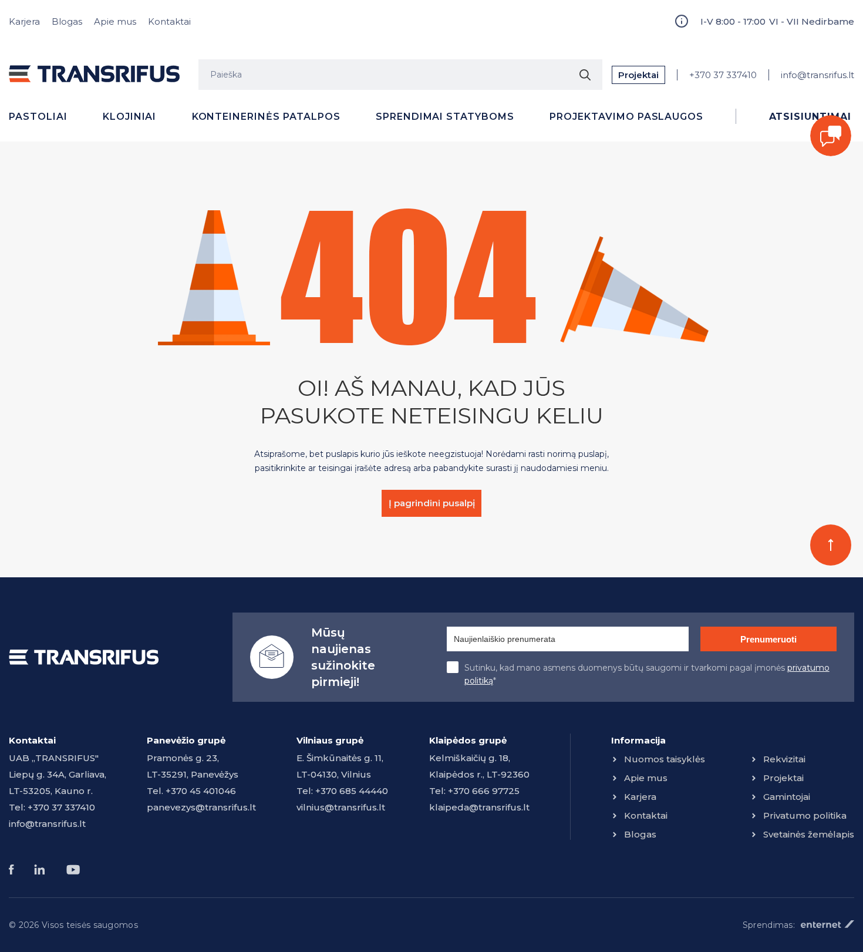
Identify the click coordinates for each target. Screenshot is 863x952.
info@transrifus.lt (817, 74)
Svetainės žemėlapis (808, 834)
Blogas (67, 21)
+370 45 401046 (201, 790)
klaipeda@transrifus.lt (479, 807)
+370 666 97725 (484, 790)
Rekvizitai (784, 759)
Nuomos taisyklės (664, 759)
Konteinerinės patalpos (266, 116)
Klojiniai (130, 116)
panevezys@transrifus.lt (201, 807)
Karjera (24, 21)
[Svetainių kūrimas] (827, 924)
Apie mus (115, 21)
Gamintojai (786, 796)
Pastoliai (38, 116)
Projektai (638, 74)
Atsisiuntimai (810, 116)
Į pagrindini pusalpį (432, 503)
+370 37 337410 (723, 74)
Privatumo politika (805, 815)
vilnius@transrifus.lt (340, 807)
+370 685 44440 (351, 790)
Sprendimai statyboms (445, 116)
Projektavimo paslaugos (626, 116)
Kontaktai (169, 21)
